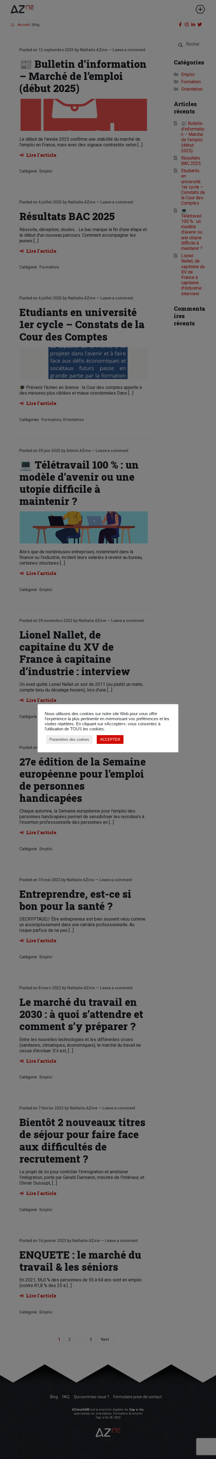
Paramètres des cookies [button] (69, 739)
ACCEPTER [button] (110, 739)
